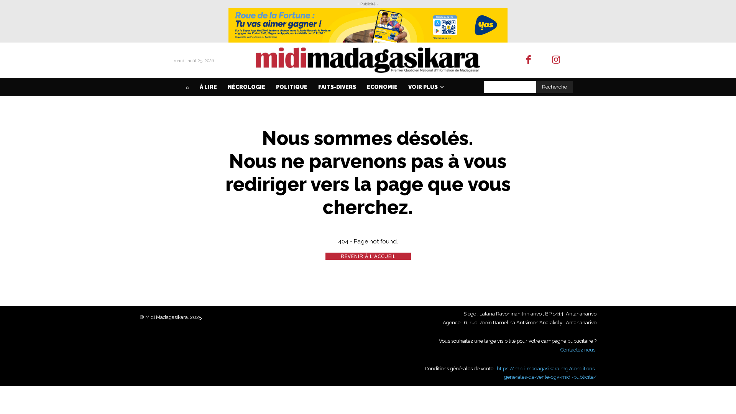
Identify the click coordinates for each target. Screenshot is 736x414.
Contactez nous (577, 350)
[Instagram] (556, 60)
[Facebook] (528, 60)
